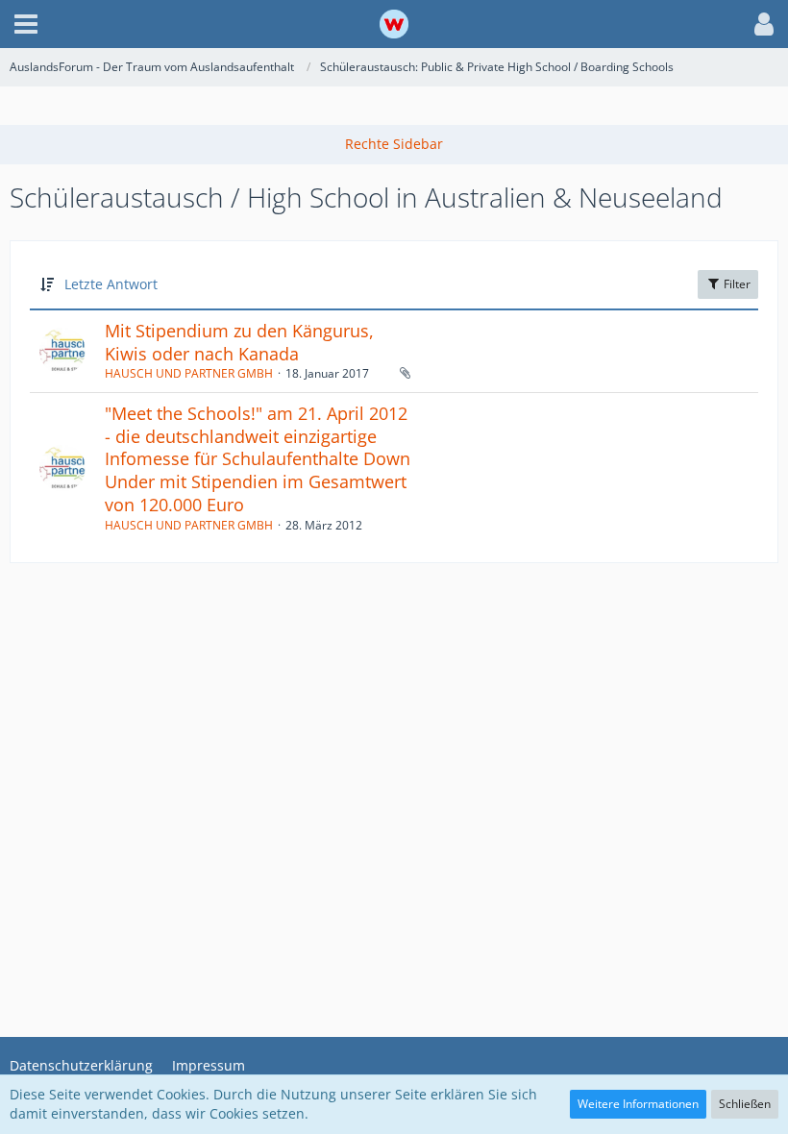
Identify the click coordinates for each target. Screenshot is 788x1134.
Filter (736, 284)
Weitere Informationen (638, 1104)
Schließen (745, 1104)
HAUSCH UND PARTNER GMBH (189, 373)
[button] (26, 24)
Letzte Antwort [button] (111, 284)
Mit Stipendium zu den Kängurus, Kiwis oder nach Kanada (239, 342)
